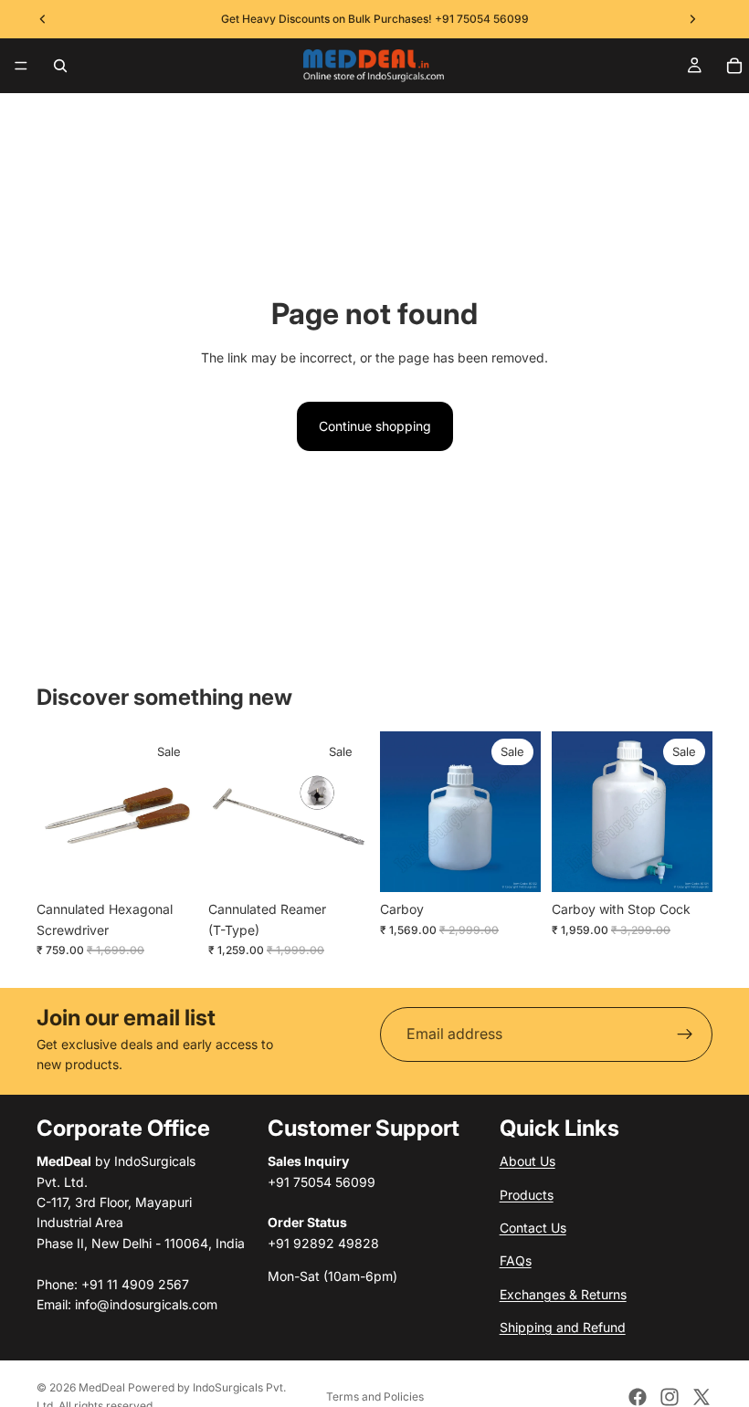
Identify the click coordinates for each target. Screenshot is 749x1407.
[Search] (60, 66)
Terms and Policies (375, 1396)
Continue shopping (375, 426)
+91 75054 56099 (482, 19)
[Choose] (169, 863)
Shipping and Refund (563, 1327)
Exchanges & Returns (563, 1293)
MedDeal (102, 1387)
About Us (527, 1161)
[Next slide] (177, 812)
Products (527, 1194)
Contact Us (533, 1227)
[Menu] (21, 66)
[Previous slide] (57, 812)
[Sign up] (685, 1034)
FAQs (516, 1260)
